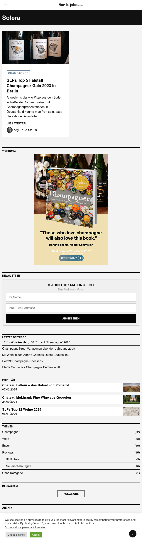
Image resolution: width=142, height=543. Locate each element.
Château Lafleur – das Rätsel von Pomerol (35, 385)
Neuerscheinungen (18, 466)
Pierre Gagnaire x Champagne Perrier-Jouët (31, 367)
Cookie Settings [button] (16, 534)
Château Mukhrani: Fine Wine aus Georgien (36, 397)
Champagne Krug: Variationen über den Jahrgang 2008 (38, 348)
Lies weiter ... (18, 123)
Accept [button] (36, 534)
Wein (5, 439)
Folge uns (71, 493)
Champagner (18, 73)
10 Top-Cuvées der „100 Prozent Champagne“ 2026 (36, 342)
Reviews (8, 452)
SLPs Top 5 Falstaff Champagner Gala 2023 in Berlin (31, 85)
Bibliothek (12, 459)
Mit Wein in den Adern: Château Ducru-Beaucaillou (35, 355)
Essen (6, 445)
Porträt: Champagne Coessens (22, 361)
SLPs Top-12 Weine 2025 (21, 409)
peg (16, 130)
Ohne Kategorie (12, 473)
